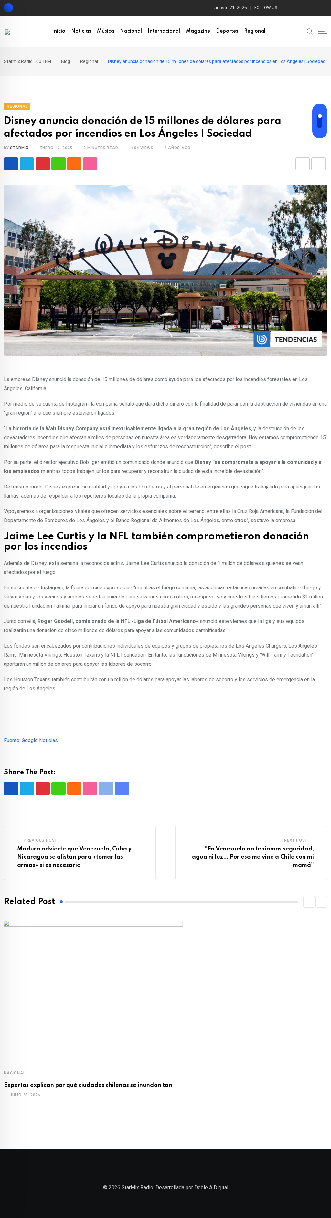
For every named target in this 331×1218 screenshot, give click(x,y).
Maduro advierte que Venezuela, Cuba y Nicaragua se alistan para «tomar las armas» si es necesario (74, 857)
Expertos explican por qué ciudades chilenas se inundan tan (88, 1085)
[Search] (310, 31)
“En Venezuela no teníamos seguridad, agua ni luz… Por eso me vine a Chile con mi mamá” (253, 857)
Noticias (81, 31)
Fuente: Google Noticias (31, 740)
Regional (254, 31)
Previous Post (40, 840)
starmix (19, 148)
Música (105, 31)
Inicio (58, 31)
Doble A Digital (211, 1187)
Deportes (227, 31)
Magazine (198, 31)
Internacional (164, 31)
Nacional (131, 31)
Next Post (295, 840)
